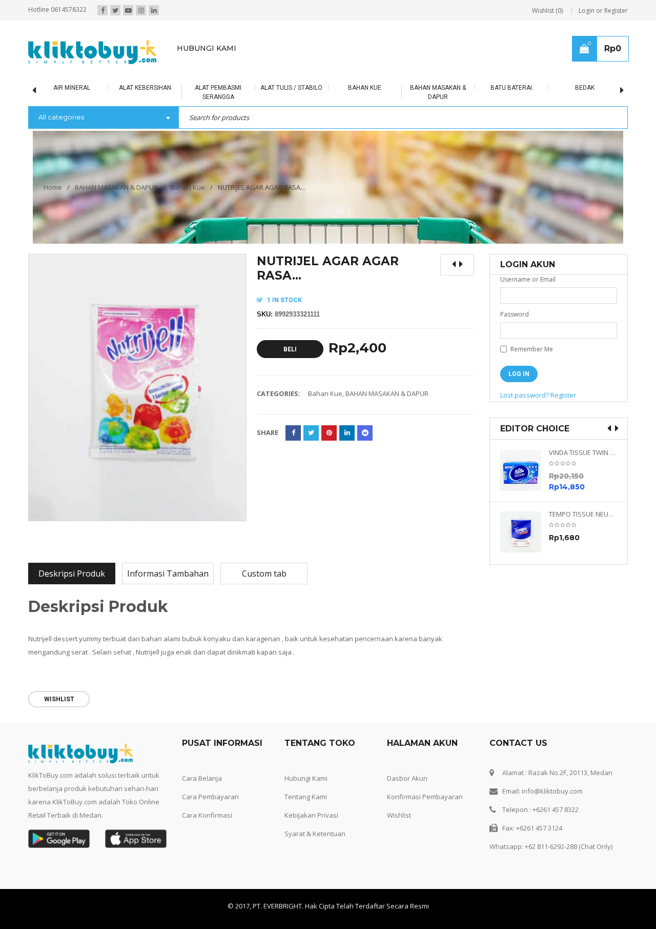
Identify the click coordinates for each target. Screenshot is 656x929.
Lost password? (524, 395)
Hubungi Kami (305, 778)
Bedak (584, 87)
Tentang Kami (305, 796)
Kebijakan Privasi (311, 815)
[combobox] (103, 118)
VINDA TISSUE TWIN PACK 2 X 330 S (583, 452)
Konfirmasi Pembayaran (425, 796)
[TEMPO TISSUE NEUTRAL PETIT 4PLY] (524, 531)
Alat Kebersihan (145, 87)
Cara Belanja (202, 778)
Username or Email (528, 279)
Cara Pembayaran (210, 796)
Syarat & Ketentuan (314, 833)
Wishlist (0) (547, 10)
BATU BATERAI (511, 87)
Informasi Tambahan (168, 573)
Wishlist (399, 815)
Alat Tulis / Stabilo (291, 87)
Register (563, 395)
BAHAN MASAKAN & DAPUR (116, 187)
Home (53, 187)
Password (514, 314)
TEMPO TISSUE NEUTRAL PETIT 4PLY (583, 514)
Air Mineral (71, 87)
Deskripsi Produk (71, 573)
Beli (290, 349)
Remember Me (531, 349)
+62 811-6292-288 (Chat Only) (568, 846)
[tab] (71, 573)
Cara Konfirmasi (207, 815)
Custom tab (264, 573)
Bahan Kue (364, 87)
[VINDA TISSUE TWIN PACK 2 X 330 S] (524, 470)
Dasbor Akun (407, 778)
